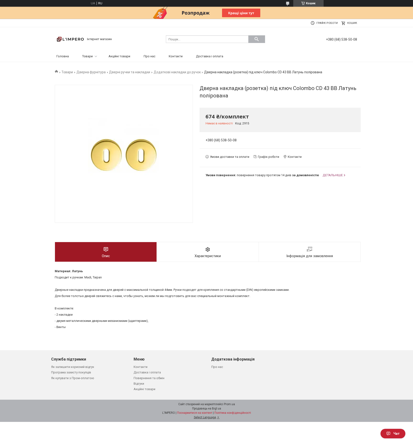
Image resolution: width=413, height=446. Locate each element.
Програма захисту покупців (71, 372)
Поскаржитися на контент (194, 412)
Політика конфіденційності (232, 412)
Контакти (176, 56)
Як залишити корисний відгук (72, 367)
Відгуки (139, 383)
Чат (396, 433)
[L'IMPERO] (70, 39)
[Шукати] (256, 39)
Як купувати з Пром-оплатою (72, 378)
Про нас (149, 56)
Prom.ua (229, 404)
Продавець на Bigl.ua (206, 408)
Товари (87, 56)
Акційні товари (119, 56)
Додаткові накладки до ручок (177, 72)
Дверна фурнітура (91, 72)
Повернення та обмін (149, 378)
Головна (62, 56)
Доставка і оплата (209, 56)
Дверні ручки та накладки (129, 72)
